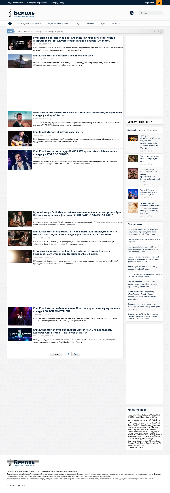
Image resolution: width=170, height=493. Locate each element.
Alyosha (131, 415)
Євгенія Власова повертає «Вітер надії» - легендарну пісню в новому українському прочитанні (150, 208)
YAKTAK (136, 425)
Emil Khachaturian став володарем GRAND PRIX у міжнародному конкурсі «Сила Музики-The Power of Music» (72, 331)
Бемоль (10, 471)
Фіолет (130, 445)
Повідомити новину (15, 3)
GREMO (131, 417)
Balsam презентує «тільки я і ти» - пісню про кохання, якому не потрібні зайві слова (144, 306)
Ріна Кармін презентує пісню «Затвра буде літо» (150, 158)
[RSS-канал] (132, 13)
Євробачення (146, 425)
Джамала (146, 432)
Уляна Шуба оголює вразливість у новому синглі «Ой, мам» (149, 192)
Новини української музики (29, 23)
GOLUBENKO (154, 415)
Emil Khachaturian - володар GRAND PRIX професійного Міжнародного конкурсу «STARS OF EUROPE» (76, 153)
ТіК (160, 443)
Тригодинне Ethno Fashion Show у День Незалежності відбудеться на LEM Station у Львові (143, 249)
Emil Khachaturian (141, 415)
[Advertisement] (65, 90)
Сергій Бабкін (150, 441)
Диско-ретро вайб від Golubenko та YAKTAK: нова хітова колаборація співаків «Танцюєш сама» (143, 316)
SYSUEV (154, 420)
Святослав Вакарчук (136, 441)
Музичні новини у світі (58, 23)
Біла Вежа (145, 430)
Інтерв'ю (116, 23)
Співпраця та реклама (37, 3)
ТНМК (137, 443)
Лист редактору (57, 3)
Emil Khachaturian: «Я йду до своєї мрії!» (58, 132)
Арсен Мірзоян (151, 427)
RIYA (145, 420)
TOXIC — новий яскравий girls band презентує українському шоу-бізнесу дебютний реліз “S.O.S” (143, 259)
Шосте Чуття (139, 445)
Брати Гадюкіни (134, 430)
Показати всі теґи (135, 447)
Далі (76, 354)
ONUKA (139, 420)
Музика (90, 23)
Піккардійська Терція (144, 439)
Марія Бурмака (135, 434)
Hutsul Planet (140, 417)
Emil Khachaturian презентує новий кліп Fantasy (63, 55)
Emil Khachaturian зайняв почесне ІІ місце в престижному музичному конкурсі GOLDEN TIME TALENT (76, 310)
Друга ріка (155, 432)
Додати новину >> (140, 121)
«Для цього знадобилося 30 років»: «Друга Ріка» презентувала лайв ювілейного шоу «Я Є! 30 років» (143, 231)
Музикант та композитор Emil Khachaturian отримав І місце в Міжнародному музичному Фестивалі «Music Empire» (71, 252)
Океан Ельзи (149, 434)
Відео (103, 23)
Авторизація (148, 3)
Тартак (142, 443)
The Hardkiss (151, 423)
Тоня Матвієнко (152, 443)
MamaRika (132, 420)
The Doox (141, 423)
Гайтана (139, 432)
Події (78, 23)
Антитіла (140, 427)
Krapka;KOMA (151, 417)
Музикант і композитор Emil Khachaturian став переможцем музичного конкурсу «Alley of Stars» (77, 114)
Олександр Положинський (143, 436)
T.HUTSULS (132, 423)
